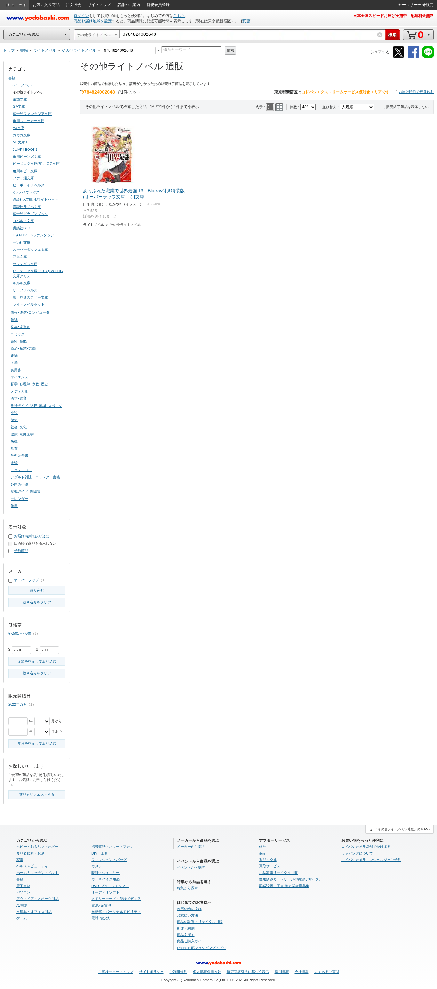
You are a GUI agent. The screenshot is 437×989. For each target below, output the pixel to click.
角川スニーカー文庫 (28, 121)
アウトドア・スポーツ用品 (37, 899)
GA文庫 (19, 106)
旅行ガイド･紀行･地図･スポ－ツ (36, 406)
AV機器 (22, 905)
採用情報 (282, 972)
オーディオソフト (105, 892)
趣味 (14, 355)
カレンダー (19, 499)
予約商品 (21, 551)
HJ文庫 (18, 128)
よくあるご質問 (326, 972)
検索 (230, 50)
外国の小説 (19, 484)
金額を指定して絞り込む (37, 661)
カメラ (96, 866)
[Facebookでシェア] (413, 56)
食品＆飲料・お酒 (30, 853)
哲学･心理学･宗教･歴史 (29, 384)
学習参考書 (19, 455)
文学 (14, 362)
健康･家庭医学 (22, 434)
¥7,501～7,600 (19, 633)
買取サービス (269, 866)
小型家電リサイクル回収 (278, 873)
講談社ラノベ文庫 (27, 207)
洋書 (14, 506)
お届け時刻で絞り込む (416, 92)
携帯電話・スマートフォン (112, 846)
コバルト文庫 (23, 221)
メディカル (19, 391)
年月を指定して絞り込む (37, 743)
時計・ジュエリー (105, 873)
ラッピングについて (357, 853)
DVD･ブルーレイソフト (110, 886)
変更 (246, 21)
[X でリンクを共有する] (398, 56)
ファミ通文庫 (23, 178)
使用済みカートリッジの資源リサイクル (290, 879)
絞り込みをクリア (37, 602)
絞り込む (37, 590)
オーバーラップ (26, 580)
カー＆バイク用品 (105, 879)
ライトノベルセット (28, 304)
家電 (19, 860)
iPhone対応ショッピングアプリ (201, 948)
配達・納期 (186, 928)
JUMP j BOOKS (25, 149)
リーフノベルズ (25, 290)
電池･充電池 (101, 905)
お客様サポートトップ (115, 972)
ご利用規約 (178, 972)
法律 (14, 441)
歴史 (14, 420)
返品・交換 (268, 860)
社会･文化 (19, 427)
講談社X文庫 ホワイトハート (35, 199)
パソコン (23, 892)
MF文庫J (20, 142)
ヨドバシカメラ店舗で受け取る (366, 846)
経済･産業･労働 (23, 348)
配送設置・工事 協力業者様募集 (284, 886)
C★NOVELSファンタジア (33, 235)
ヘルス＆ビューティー (34, 866)
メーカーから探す (191, 846)
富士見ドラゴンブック (30, 214)
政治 (14, 463)
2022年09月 (17, 704)
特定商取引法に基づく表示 (248, 972)
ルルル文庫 (21, 283)
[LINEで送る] (428, 56)
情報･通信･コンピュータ (30, 312)
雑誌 (14, 320)
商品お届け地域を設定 (93, 21)
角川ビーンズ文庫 (27, 156)
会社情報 (302, 972)
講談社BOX (22, 228)
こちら (179, 15)
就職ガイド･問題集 (26, 491)
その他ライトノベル (125, 224)
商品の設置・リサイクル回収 (200, 922)
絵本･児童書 (20, 327)
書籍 (11, 78)
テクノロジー (21, 470)
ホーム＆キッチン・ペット (37, 873)
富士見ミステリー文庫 (30, 297)
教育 (14, 448)
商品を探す (186, 935)
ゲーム (21, 918)
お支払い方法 (187, 915)
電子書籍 (23, 886)
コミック (18, 334)
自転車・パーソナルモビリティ (116, 912)
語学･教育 (19, 398)
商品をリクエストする (36, 794)
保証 (262, 853)
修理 (262, 846)
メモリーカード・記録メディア (116, 899)
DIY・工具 (99, 853)
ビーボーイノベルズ (28, 185)
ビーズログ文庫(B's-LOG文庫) (37, 163)
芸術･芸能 (19, 341)
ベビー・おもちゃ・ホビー (37, 846)
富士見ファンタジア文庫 (32, 114)
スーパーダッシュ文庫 (30, 249)
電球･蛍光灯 (101, 918)
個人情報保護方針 (207, 972)
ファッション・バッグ (109, 860)
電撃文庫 (20, 99)
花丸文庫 (20, 256)
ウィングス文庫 (25, 264)
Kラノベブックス (26, 192)
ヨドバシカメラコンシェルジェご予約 (371, 860)
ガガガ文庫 (21, 135)
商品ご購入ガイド (191, 941)
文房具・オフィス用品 (34, 912)
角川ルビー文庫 (25, 171)
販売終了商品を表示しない (407, 107)
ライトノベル (21, 85)
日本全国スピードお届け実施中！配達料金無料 (393, 15)
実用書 (16, 370)
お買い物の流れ (189, 909)
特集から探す (187, 888)
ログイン (81, 15)
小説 (14, 413)
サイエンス (19, 377)
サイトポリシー (151, 972)
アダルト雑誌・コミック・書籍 (35, 477)
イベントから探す (191, 867)
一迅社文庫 (21, 242)
